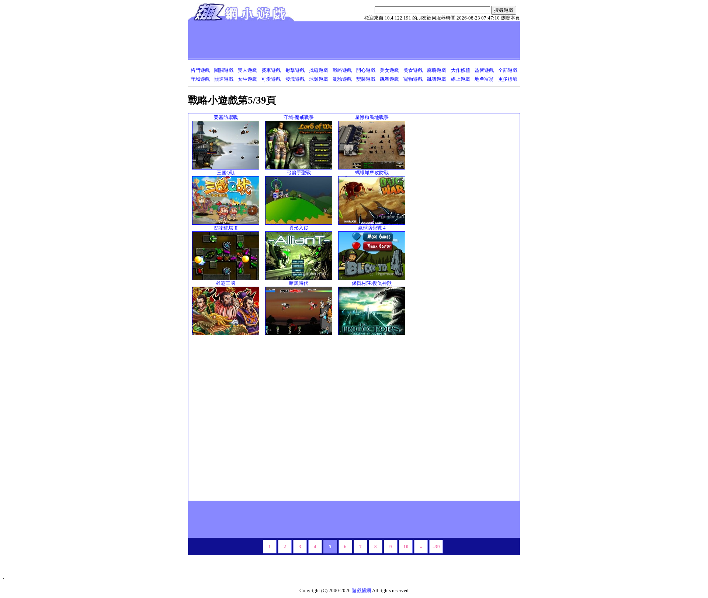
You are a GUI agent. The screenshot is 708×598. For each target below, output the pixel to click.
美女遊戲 (389, 70)
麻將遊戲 (436, 70)
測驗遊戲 (342, 79)
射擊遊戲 (295, 70)
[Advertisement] (324, 39)
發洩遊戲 (295, 79)
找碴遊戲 (318, 70)
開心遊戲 (365, 70)
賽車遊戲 (271, 70)
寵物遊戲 (413, 79)
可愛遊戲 (271, 79)
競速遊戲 (223, 79)
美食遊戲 (413, 70)
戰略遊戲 (342, 70)
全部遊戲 (507, 70)
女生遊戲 (247, 79)
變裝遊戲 (365, 79)
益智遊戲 (484, 70)
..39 (436, 546)
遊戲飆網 (361, 590)
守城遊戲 (200, 79)
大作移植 (460, 70)
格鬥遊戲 (200, 70)
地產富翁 (484, 79)
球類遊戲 (318, 79)
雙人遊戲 (247, 70)
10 (406, 546)
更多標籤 (507, 79)
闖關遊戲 (223, 70)
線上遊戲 (460, 79)
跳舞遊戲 (389, 79)
